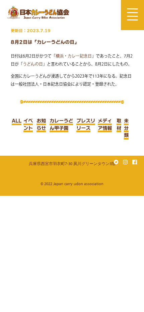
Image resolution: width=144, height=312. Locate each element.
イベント (28, 124)
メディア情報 (105, 124)
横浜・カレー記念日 (74, 56)
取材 (119, 124)
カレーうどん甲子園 (61, 124)
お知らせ (41, 124)
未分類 (126, 128)
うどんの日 (33, 64)
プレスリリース (85, 124)
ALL (16, 120)
